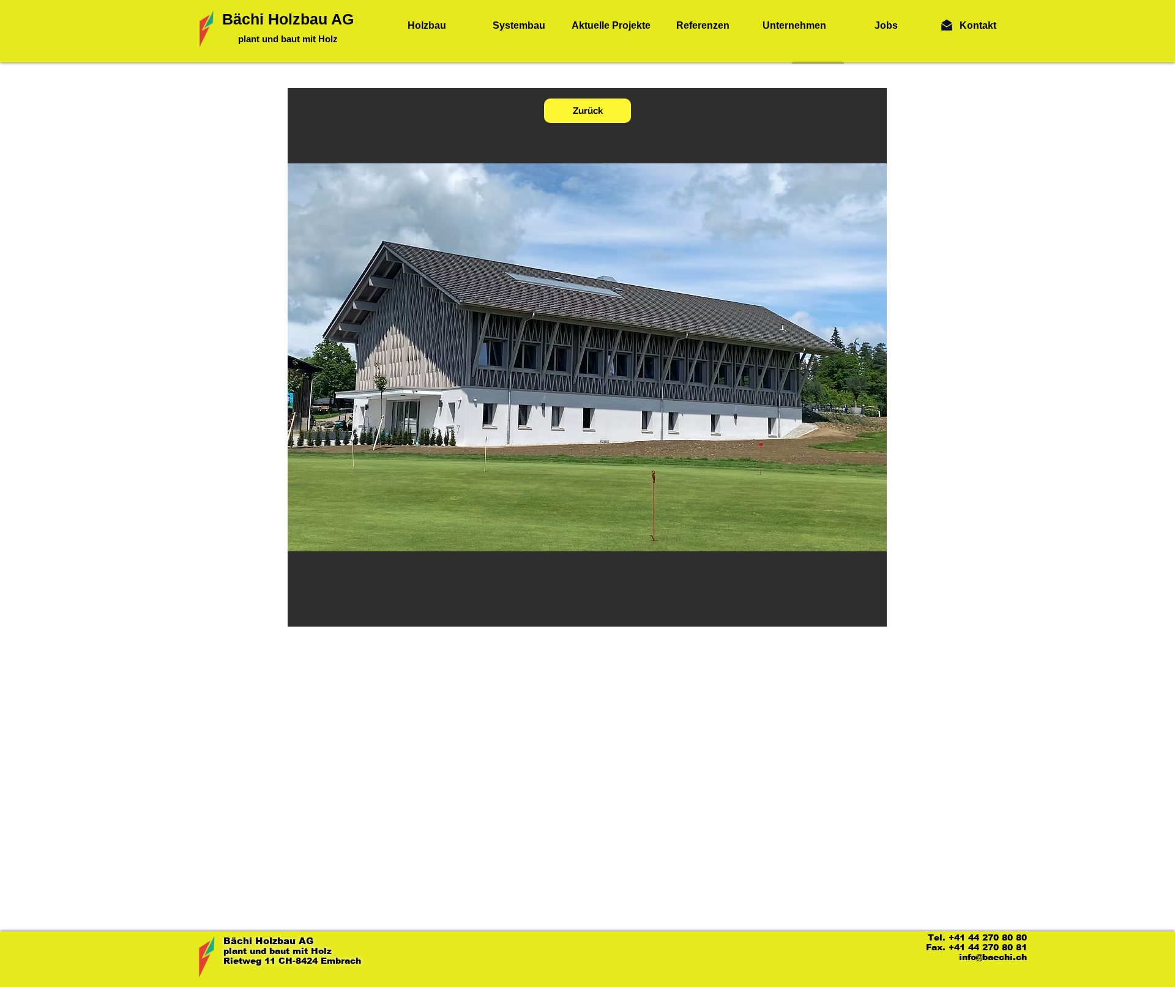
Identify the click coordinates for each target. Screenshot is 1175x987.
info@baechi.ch (993, 957)
